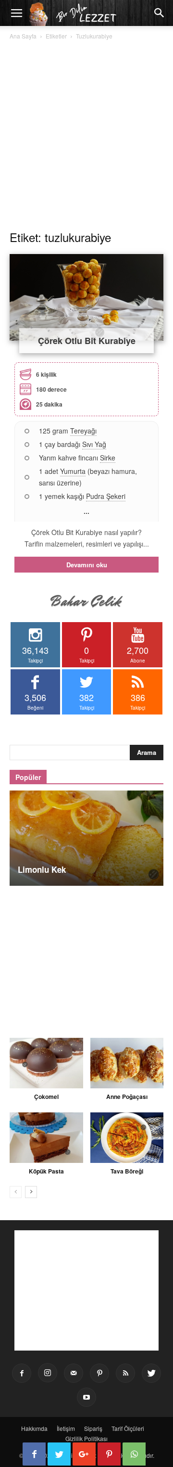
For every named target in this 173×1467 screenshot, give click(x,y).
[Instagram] (47, 1372)
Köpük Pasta (46, 1171)
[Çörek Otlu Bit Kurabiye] (86, 297)
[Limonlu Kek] (86, 838)
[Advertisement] (86, 132)
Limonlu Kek (42, 869)
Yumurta (73, 471)
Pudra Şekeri (105, 496)
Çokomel (46, 1096)
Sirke (107, 457)
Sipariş (93, 1428)
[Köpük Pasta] (46, 1137)
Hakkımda (34, 1428)
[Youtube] (86, 1397)
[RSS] (125, 1373)
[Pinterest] (99, 1373)
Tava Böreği (127, 1171)
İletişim (66, 1428)
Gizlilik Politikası (86, 1438)
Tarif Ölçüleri (127, 1428)
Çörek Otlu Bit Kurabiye (87, 340)
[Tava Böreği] (127, 1137)
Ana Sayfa (23, 36)
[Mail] (73, 1373)
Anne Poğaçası (127, 1096)
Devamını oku (86, 564)
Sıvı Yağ (94, 444)
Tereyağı (83, 430)
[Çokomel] (46, 1063)
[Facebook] (21, 1373)
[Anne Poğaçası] (127, 1063)
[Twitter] (151, 1373)
